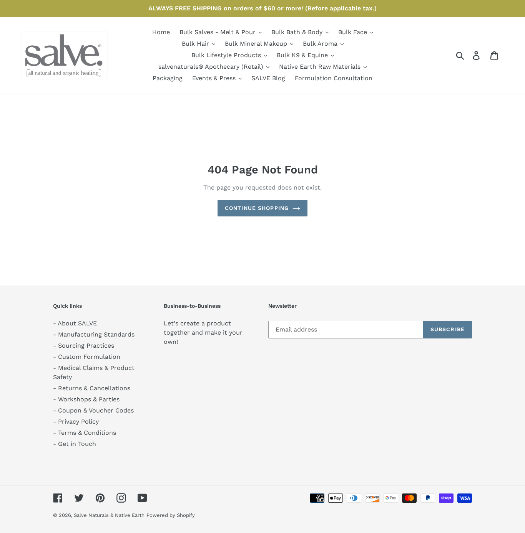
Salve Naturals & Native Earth (109, 515)
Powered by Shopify (170, 515)
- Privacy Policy (76, 421)
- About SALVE (75, 323)
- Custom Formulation (86, 356)
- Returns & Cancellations (91, 388)
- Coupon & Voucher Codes (93, 410)
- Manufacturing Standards (94, 334)
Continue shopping (257, 208)
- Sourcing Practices (83, 345)
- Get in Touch (74, 443)
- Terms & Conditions (84, 432)
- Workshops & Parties (86, 399)
